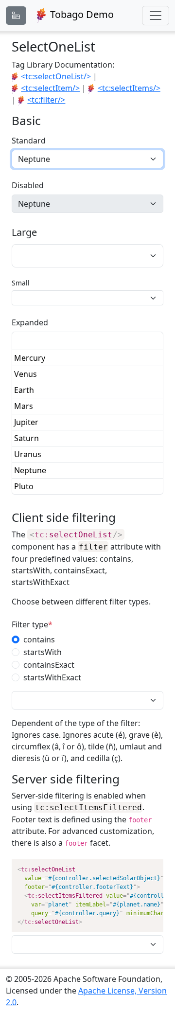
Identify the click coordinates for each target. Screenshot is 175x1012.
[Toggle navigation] (155, 15)
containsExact (48, 664)
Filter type (30, 624)
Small (21, 282)
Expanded (30, 322)
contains (39, 639)
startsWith (42, 652)
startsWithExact (52, 677)
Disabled (28, 185)
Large (24, 232)
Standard (29, 140)
